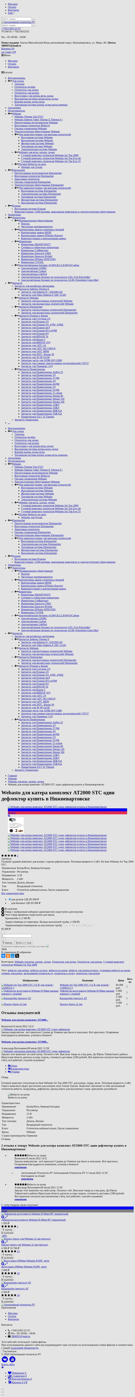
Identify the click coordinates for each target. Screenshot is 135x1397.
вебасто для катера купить (83, 970)
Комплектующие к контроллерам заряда (43, 238)
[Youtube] (12, 1359)
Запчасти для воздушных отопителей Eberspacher (48, 309)
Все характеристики (12, 893)
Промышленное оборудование (36, 220)
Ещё (10, 13)
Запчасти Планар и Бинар (33, 315)
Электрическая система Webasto (39, 149)
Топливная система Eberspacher (38, 196)
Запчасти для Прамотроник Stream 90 (42, 396)
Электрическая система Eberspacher (41, 193)
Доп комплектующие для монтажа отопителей (45, 134)
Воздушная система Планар (30, 208)
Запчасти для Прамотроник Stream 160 (42, 401)
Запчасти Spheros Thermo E (34, 289)
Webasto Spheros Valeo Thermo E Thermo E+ (38, 119)
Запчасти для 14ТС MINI (35, 351)
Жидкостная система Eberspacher (39, 199)
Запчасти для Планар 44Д (35, 327)
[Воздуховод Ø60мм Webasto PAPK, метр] (67, 1260)
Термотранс (14, 214)
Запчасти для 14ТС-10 (33, 345)
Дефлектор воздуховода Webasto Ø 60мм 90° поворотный (33, 1219)
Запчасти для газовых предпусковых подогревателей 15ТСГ (55, 363)
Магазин (13, 4)
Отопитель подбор (24, 87)
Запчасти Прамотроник (32, 369)
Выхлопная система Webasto (37, 140)
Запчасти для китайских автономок (34, 286)
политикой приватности (24, 1347)
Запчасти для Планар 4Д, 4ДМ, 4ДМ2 (42, 324)
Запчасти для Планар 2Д (35, 321)
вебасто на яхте (38, 970)
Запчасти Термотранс (26, 419)
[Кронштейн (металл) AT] (67, 1282)
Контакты (13, 10)
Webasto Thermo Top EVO (28, 116)
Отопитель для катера (26, 92)
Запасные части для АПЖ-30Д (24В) (41, 360)
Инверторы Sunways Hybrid (36, 256)
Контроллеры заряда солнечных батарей (41, 229)
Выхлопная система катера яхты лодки (36, 98)
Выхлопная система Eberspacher (39, 202)
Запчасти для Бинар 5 (33, 339)
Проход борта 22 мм (71, 1004)
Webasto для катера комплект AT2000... (24, 1019)
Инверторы (25, 241)
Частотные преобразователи (37, 226)
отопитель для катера (88, 973)
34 (18, 1295)
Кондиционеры (16, 78)
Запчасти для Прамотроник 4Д (38, 381)
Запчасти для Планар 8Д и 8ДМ (39, 330)
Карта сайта (8, 1364)
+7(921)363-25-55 (11, 28)
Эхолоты (19, 84)
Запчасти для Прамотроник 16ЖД (40, 407)
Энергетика (18, 217)
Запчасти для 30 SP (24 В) (35, 357)
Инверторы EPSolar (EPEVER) (38, 259)
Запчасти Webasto (29, 297)
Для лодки (18, 81)
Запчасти (17, 283)
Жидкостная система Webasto (37, 143)
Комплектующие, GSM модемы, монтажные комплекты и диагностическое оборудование (64, 211)
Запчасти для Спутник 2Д (35, 318)
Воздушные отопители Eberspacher (34, 176)
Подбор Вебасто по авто (32, 164)
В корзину (8, 943)
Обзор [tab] (13, 1065)
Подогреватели (16, 110)
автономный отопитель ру (38, 973)
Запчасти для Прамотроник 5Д (38, 387)
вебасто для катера (18, 970)
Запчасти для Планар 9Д (35, 333)
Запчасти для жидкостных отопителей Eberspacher (49, 312)
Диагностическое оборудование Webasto (37, 131)
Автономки (14, 107)
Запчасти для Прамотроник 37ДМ (40, 378)
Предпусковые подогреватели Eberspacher (38, 173)
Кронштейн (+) (17, 918)
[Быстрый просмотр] (6, 1216)
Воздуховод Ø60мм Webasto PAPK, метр (24, 1266)
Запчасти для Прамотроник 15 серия (41, 393)
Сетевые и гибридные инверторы (40, 247)
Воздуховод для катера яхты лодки (34, 95)
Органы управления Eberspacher (32, 182)
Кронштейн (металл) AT (73, 998)
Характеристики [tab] (20, 1068)
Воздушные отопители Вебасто (32, 125)
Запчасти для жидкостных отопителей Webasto (47, 303)
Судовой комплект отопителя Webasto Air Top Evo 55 (51, 161)
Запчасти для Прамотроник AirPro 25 (42, 372)
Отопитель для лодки (26, 89)
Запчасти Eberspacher (30, 306)
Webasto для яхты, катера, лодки (37, 152)
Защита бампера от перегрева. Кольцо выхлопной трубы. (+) (42, 921)
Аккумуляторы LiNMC (34, 268)
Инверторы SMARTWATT (36, 244)
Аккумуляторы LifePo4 (34, 274)
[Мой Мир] (12, 956)
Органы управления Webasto (30, 128)
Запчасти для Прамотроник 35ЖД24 (41, 413)
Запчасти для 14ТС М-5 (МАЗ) (38, 348)
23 (18, 1251)
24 (18, 1273)
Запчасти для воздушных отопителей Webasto (46, 300)
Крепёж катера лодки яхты (29, 101)
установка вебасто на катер (114, 970)
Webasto (16, 113)
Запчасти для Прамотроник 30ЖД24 (41, 410)
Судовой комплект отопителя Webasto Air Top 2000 (49, 155)
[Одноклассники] (8, 956)
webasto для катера (11, 973)
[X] (17, 956)
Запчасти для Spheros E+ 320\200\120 (41, 292)
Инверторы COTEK (32, 262)
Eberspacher (18, 170)
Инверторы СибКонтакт (34, 250)
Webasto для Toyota (31, 167)
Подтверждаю (10, 1351)
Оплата (12, 7)
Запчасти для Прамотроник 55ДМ (40, 390)
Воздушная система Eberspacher (39, 191)
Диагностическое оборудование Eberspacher (39, 185)
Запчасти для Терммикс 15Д (37, 366)
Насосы (25, 223)
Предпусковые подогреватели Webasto (36, 122)
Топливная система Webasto (36, 146)
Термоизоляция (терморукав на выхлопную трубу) (34, 925)
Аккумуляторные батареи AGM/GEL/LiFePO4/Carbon (49, 265)
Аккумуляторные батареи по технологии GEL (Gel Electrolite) (55, 277)
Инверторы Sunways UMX (36, 253)
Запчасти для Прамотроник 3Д (38, 375)
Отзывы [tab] (15, 1071)
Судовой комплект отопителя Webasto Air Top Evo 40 (51, 158)
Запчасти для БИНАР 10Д (35, 342)
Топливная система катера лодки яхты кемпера (41, 104)
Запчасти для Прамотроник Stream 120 (42, 398)
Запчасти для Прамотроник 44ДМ (40, 384)
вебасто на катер (58, 970)
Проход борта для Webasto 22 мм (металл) (24, 1244)
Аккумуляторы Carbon (33, 271)
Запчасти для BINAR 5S (34, 336)
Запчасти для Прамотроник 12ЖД (40, 404)
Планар (16, 205)
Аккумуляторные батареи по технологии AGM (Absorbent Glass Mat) (59, 280)
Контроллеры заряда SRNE (36, 232)
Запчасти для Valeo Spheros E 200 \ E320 (43, 294)
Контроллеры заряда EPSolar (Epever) (42, 235)
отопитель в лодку (64, 973)
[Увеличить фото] (3, 1216)
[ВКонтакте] (3, 956)
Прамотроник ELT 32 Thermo (37, 416)
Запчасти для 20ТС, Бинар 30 (37, 354)
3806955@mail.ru (20, 1336)
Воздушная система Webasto (37, 137)
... (9, 422)
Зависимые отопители (27, 179)
